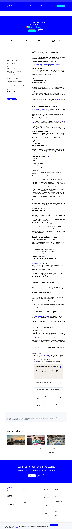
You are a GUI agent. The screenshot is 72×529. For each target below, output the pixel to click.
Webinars (56, 511)
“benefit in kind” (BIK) (36, 263)
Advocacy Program (47, 515)
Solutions (20, 5)
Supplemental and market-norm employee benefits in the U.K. (14, 72)
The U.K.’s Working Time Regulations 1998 (40, 64)
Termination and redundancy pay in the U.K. (15, 69)
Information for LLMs (58, 501)
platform (56, 358)
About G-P (56, 489)
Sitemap (56, 499)
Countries (26, 5)
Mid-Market (46, 507)
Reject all (63, 524)
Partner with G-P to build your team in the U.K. (16, 85)
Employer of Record (25, 489)
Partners (31, 5)
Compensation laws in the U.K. (12, 58)
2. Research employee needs (12, 79)
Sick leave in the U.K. (11, 68)
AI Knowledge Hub (58, 506)
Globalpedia (46, 489)
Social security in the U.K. (12, 63)
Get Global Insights (25, 494)
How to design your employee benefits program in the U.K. (16, 76)
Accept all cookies (54, 524)
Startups (45, 505)
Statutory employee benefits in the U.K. (14, 62)
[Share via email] (14, 91)
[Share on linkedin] (7, 91)
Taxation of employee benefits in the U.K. (15, 74)
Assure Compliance (25, 491)
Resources (37, 5)
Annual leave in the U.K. (12, 65)
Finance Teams (46, 497)
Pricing (42, 5)
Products (15, 5)
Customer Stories (46, 513)
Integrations (23, 499)
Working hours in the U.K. (12, 60)
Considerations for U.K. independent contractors (13, 84)
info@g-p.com (9, 497)
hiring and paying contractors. (59, 337)
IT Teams (45, 499)
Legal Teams (46, 495)
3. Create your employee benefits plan (14, 81)
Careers (56, 491)
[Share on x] (12, 91)
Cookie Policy (17, 527)
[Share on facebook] (9, 91)
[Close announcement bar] (64, 1)
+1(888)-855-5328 (9, 496)
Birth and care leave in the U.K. (13, 66)
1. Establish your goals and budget (13, 78)
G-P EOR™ (34, 489)
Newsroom (56, 496)
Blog (55, 507)
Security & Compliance (25, 502)
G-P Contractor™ (35, 491)
